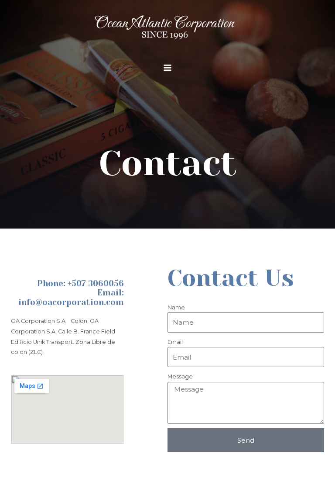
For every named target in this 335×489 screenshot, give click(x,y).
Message (180, 376)
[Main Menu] (167, 67)
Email (175, 342)
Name (176, 307)
